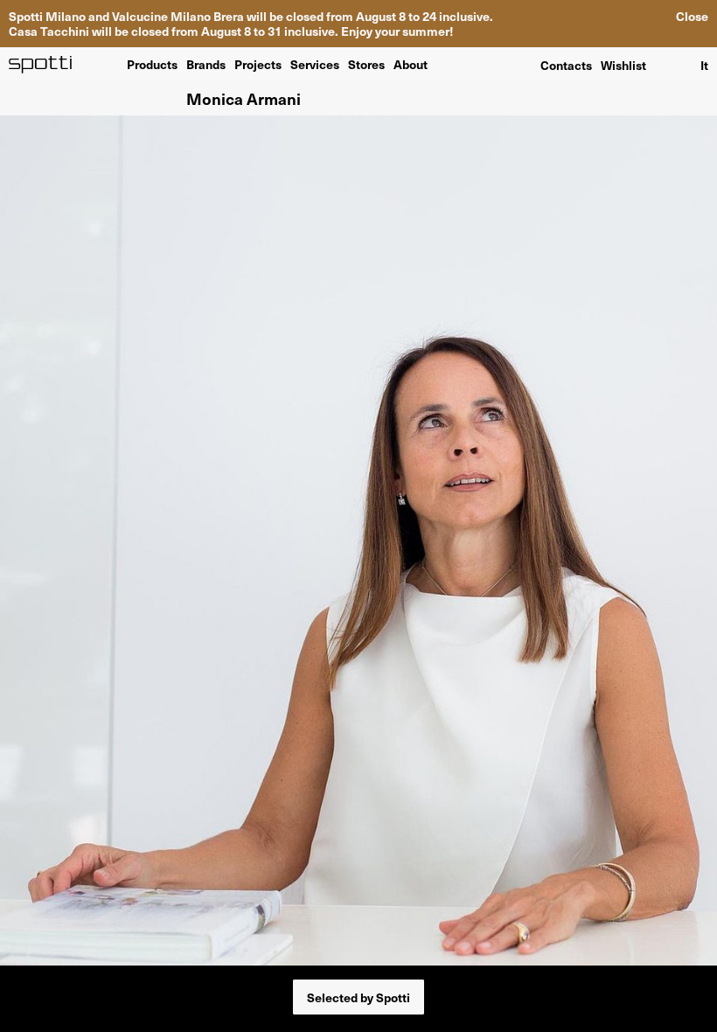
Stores (366, 64)
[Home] (41, 64)
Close (692, 16)
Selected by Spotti (358, 997)
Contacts (566, 65)
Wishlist (623, 65)
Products (152, 64)
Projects (258, 64)
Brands (206, 64)
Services (314, 64)
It (704, 65)
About (410, 64)
